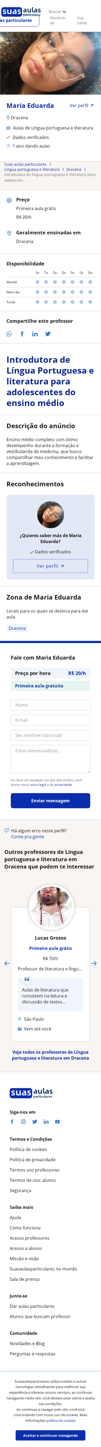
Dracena (17, 628)
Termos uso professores (35, 1170)
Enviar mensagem (50, 801)
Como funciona (25, 1228)
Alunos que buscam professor (40, 1316)
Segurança (20, 1190)
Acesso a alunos (26, 1248)
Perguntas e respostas (32, 1354)
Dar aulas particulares (32, 1306)
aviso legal (38, 784)
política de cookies (61, 1420)
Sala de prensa (25, 1279)
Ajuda (15, 1217)
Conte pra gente (27, 837)
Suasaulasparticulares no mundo (43, 1269)
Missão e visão (24, 1259)
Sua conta (82, 20)
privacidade (63, 784)
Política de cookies (28, 1149)
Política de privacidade (32, 1160)
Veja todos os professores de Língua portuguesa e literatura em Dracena (50, 1055)
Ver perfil (47, 566)
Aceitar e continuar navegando (50, 1435)
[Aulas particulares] (21, 18)
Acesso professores (30, 1238)
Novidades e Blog (27, 1343)
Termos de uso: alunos (33, 1180)
